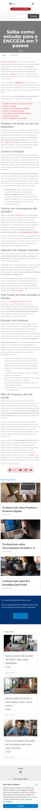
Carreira (20, 51)
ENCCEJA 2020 (17, 290)
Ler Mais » (8, 667)
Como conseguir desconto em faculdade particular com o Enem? (20, 744)
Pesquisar (33, 16)
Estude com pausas (10, 116)
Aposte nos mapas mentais (13, 111)
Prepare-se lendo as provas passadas (17, 104)
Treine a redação (9, 106)
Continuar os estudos (8, 62)
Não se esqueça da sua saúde (14, 118)
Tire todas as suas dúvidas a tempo (16, 113)
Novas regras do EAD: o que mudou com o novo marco (18, 702)
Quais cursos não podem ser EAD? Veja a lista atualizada (19, 659)
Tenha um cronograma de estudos (16, 108)
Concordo (20, 806)
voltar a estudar (16, 215)
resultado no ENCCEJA (18, 301)
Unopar (31, 455)
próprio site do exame (12, 142)
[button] (33, 3)
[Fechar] (36, 784)
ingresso (13, 74)
